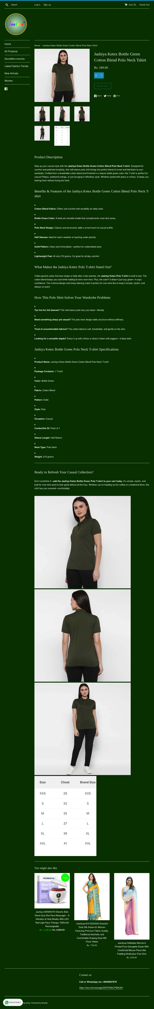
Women (9, 80)
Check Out (144, 4)
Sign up (47, 4)
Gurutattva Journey (15, 58)
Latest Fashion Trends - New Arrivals (17, 69)
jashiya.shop (25, 1002)
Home (8, 44)
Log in (37, 4)
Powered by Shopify (39, 1002)
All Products (11, 51)
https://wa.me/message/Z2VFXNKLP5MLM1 (101, 987)
